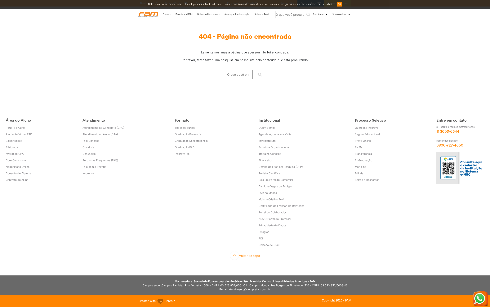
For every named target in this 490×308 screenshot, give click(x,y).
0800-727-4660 (449, 145)
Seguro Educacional (367, 134)
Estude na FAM (184, 14)
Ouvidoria (88, 147)
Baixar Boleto (14, 140)
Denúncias (89, 153)
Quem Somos (267, 127)
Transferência (363, 153)
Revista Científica (269, 173)
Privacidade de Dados (272, 225)
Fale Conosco (90, 140)
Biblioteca (12, 147)
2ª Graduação (363, 160)
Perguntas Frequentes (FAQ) (100, 160)
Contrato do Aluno (17, 179)
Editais (359, 173)
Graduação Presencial (188, 134)
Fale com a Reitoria (94, 166)
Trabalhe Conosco (270, 153)
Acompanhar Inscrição (237, 14)
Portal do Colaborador (272, 212)
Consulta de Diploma (19, 173)
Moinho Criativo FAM (271, 199)
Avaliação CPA (15, 153)
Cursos (167, 14)
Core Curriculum (16, 160)
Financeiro (265, 160)
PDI (261, 238)
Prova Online (363, 140)
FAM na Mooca (268, 192)
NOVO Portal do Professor (275, 218)
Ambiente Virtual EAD (19, 134)
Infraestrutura (267, 140)
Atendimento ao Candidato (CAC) (103, 127)
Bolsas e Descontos (208, 14)
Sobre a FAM (261, 14)
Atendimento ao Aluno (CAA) (100, 134)
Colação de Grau (269, 245)
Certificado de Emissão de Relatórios (281, 205)
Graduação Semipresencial (191, 140)
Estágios (264, 231)
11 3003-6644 (447, 132)
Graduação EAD (184, 147)
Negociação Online (17, 166)
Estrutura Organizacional (274, 147)
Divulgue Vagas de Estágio (275, 186)
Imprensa (88, 173)
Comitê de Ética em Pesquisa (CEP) (281, 166)
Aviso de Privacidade (250, 4)
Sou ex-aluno (339, 14)
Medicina (360, 166)
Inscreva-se (182, 153)
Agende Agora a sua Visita (275, 134)
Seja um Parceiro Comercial (276, 179)
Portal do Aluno (15, 127)
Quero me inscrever (367, 127)
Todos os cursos (185, 127)
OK (339, 4)
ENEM (358, 147)
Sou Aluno (318, 14)
